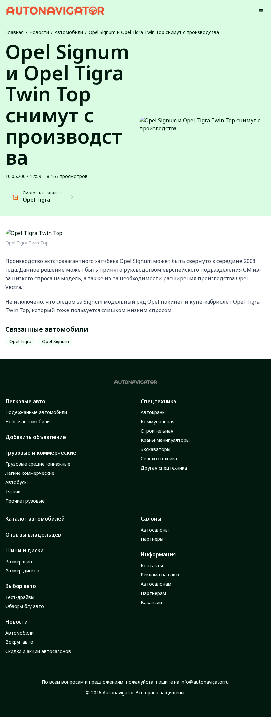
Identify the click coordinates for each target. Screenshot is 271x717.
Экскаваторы (155, 449)
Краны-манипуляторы (165, 440)
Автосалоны (155, 530)
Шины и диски (24, 550)
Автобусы (16, 482)
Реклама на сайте (161, 574)
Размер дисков (22, 571)
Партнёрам (153, 593)
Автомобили (69, 32)
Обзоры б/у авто (24, 606)
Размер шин (18, 561)
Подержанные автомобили (36, 412)
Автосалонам (156, 584)
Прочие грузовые (25, 501)
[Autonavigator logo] (54, 10)
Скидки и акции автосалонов (38, 651)
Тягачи (12, 491)
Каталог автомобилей (35, 518)
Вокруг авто (19, 642)
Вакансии (151, 602)
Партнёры (152, 539)
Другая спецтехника (164, 468)
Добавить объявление (35, 436)
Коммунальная (157, 421)
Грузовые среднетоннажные (37, 464)
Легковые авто (25, 401)
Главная (14, 32)
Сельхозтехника (159, 458)
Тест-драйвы (19, 597)
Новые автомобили (27, 421)
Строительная (157, 431)
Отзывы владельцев (33, 534)
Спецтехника (158, 401)
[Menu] (261, 10)
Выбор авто (20, 586)
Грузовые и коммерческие (40, 452)
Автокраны (153, 412)
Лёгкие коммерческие (29, 473)
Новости (39, 32)
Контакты (152, 565)
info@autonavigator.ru (205, 682)
